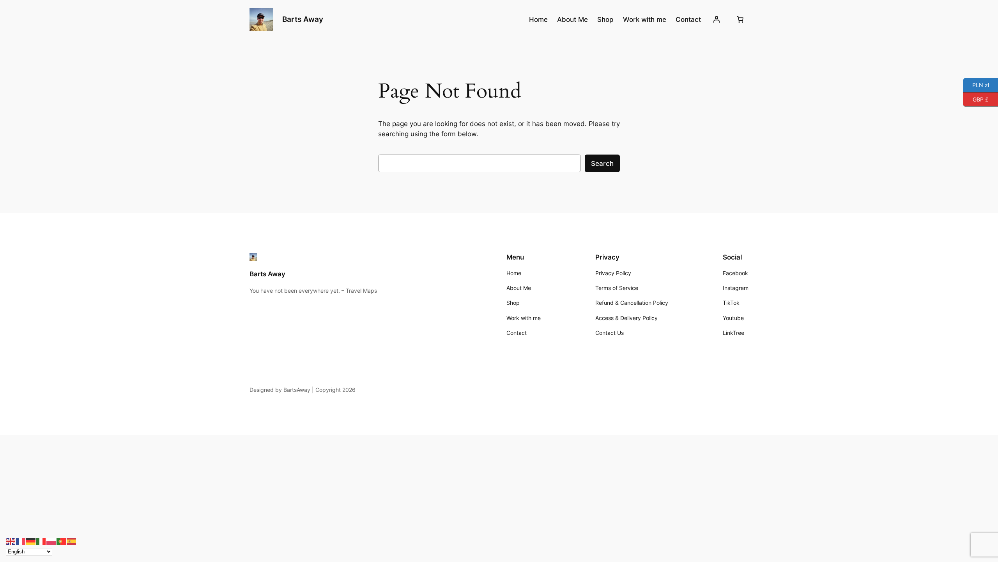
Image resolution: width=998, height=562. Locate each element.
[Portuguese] (62, 541)
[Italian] (41, 541)
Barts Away (302, 19)
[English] (11, 541)
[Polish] (51, 541)
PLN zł (976, 84)
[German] (31, 541)
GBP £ (976, 98)
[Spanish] (72, 541)
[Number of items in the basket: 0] (740, 19)
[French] (21, 541)
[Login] (716, 19)
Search (602, 163)
